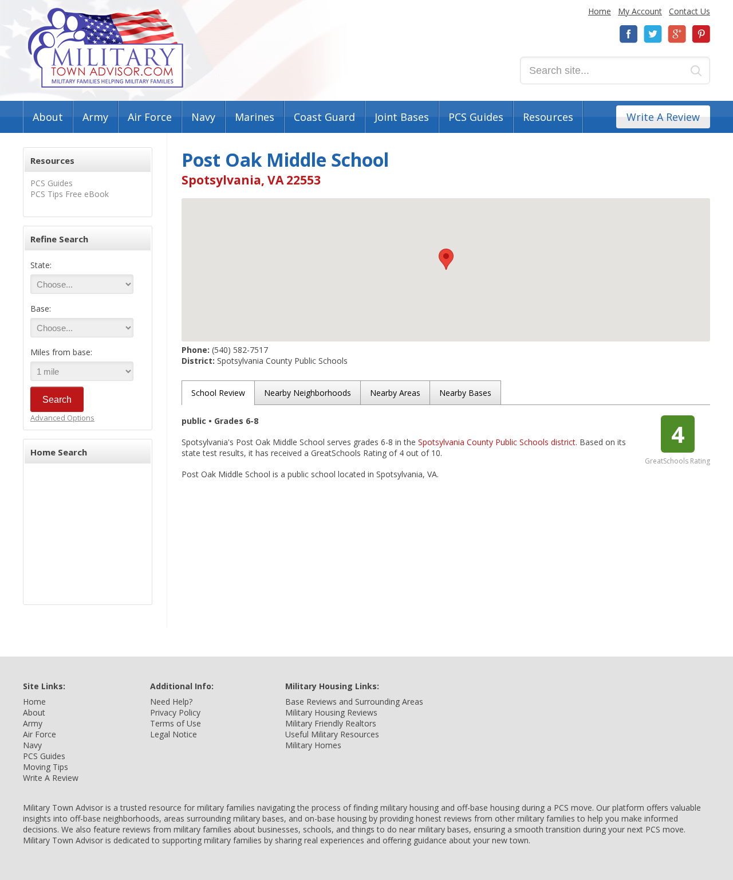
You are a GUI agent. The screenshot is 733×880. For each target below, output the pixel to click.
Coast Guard (324, 117)
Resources (548, 117)
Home (599, 11)
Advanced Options (62, 417)
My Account (640, 11)
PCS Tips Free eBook (69, 193)
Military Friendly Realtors (330, 723)
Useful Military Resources (332, 734)
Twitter (653, 34)
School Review (218, 392)
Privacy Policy (175, 712)
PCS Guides (475, 117)
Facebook (629, 34)
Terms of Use (175, 723)
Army (95, 117)
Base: (40, 308)
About (48, 117)
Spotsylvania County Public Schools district (497, 442)
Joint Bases (402, 117)
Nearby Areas (395, 392)
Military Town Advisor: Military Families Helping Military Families (105, 48)
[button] (446, 259)
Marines (254, 117)
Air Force (150, 117)
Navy (203, 117)
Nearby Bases (465, 392)
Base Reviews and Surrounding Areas (354, 701)
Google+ (677, 34)
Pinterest (701, 34)
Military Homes (313, 745)
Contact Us (689, 11)
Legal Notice (173, 734)
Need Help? (171, 701)
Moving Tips (45, 766)
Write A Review (663, 117)
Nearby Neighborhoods (307, 392)
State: (41, 265)
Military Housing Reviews (331, 712)
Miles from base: (61, 352)
